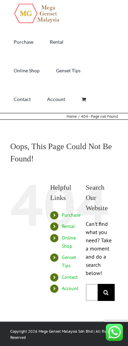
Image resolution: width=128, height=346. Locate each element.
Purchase (71, 215)
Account (70, 288)
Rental (68, 226)
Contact (70, 277)
